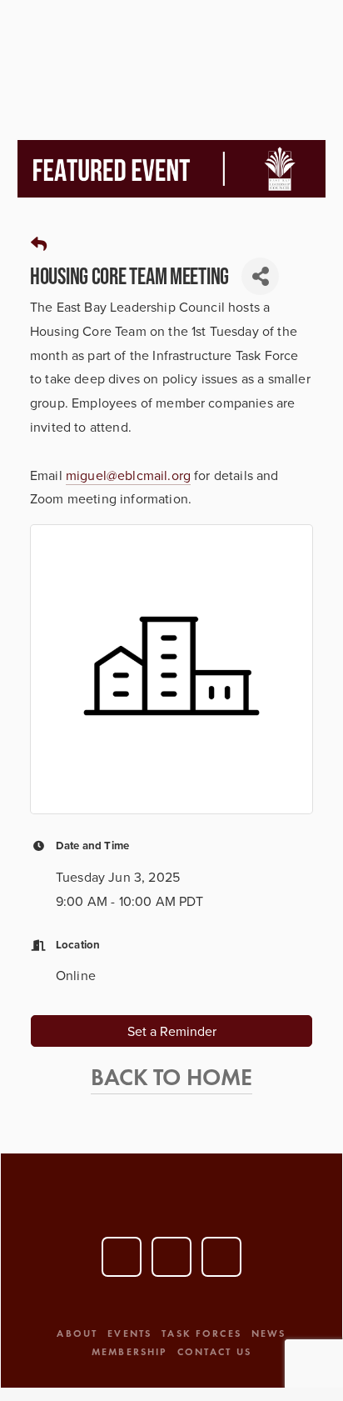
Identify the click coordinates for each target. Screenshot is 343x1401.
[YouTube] (122, 1257)
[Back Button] (39, 245)
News (268, 1333)
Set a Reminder (171, 1031)
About (77, 1333)
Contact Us (214, 1351)
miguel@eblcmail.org (128, 475)
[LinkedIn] (171, 1257)
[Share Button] (260, 276)
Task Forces (201, 1333)
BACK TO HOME (172, 1077)
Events (129, 1333)
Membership (129, 1351)
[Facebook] (221, 1257)
